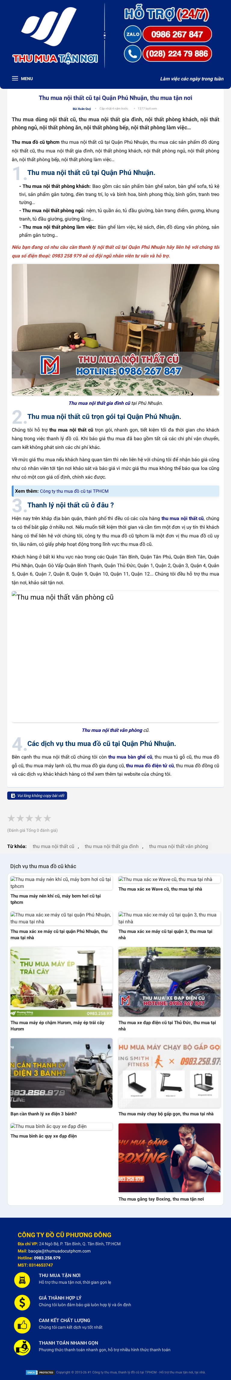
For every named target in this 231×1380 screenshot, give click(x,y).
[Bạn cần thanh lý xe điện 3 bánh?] (61, 1073)
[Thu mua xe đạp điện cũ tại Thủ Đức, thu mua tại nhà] (169, 982)
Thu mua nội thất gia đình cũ (99, 403)
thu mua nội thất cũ (183, 518)
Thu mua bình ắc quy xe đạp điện (44, 1136)
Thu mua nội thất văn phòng (112, 730)
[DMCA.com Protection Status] (40, 1372)
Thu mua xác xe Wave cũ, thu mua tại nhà (160, 889)
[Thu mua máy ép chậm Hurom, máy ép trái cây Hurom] (61, 982)
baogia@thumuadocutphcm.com (59, 1251)
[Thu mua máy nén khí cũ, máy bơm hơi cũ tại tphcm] (61, 883)
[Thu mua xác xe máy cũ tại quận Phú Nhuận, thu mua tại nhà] (61, 918)
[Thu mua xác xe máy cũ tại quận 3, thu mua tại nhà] (169, 918)
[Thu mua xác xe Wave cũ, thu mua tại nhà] (169, 879)
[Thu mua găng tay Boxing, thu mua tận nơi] (169, 1158)
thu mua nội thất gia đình (112, 846)
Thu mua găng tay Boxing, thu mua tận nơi (161, 1199)
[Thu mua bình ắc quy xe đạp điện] (61, 1126)
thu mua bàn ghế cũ (130, 757)
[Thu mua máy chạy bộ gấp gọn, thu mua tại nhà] (169, 1073)
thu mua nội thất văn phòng (178, 846)
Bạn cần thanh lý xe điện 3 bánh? (44, 1114)
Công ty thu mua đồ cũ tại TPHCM (74, 491)
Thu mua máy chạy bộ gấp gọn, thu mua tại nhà (166, 1114)
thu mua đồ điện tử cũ (150, 765)
